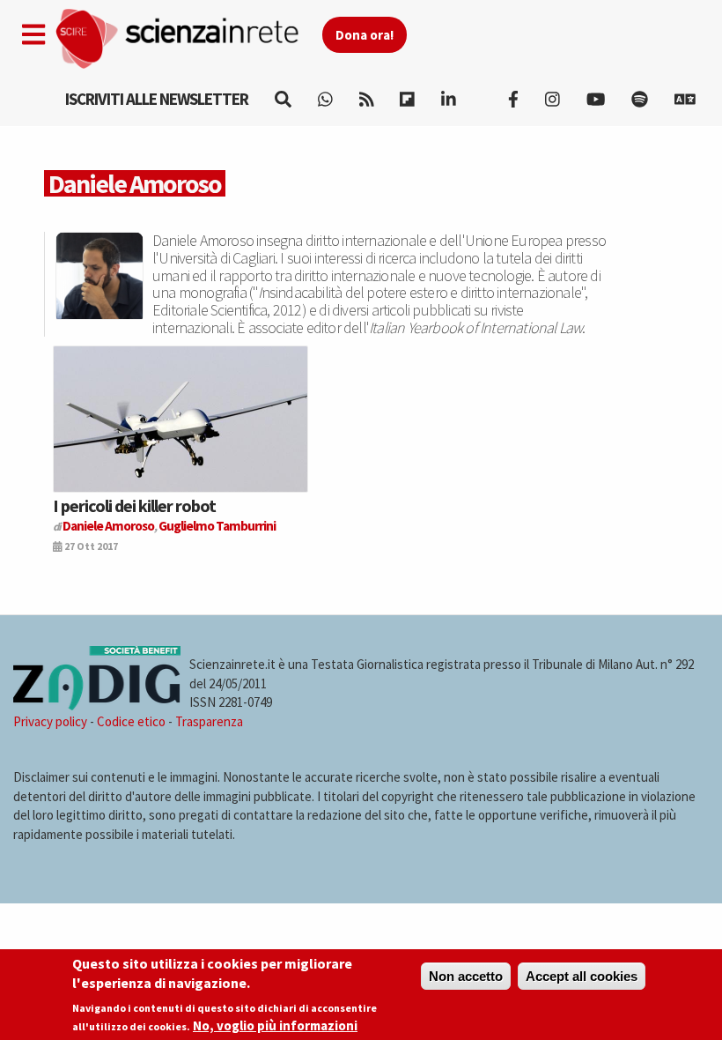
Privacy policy (50, 721)
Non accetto (466, 976)
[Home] (188, 39)
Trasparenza (209, 721)
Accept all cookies (581, 976)
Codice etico (131, 721)
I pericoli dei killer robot (134, 505)
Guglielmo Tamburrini (217, 525)
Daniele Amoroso (108, 525)
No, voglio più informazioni (275, 1025)
